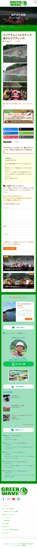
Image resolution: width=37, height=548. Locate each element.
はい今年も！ (15, 396)
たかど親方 (17, 435)
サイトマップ (5, 532)
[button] (18, 363)
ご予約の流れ (6, 520)
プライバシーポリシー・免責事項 (18, 545)
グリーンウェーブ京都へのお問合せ (10, 529)
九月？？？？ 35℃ (10, 443)
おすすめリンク (6, 526)
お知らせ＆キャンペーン (8, 514)
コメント (6, 208)
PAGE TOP (34, 530)
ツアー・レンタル (6, 517)
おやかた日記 (15, 142)
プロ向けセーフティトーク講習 (10, 511)
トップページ (5, 505)
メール (5, 234)
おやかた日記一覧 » (28, 424)
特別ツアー (8, 435)
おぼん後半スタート (10, 461)
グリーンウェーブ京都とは (15, 333)
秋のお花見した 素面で (18, 405)
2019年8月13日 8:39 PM (10, 160)
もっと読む (28, 319)
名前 (5, 226)
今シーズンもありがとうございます (24, 304)
